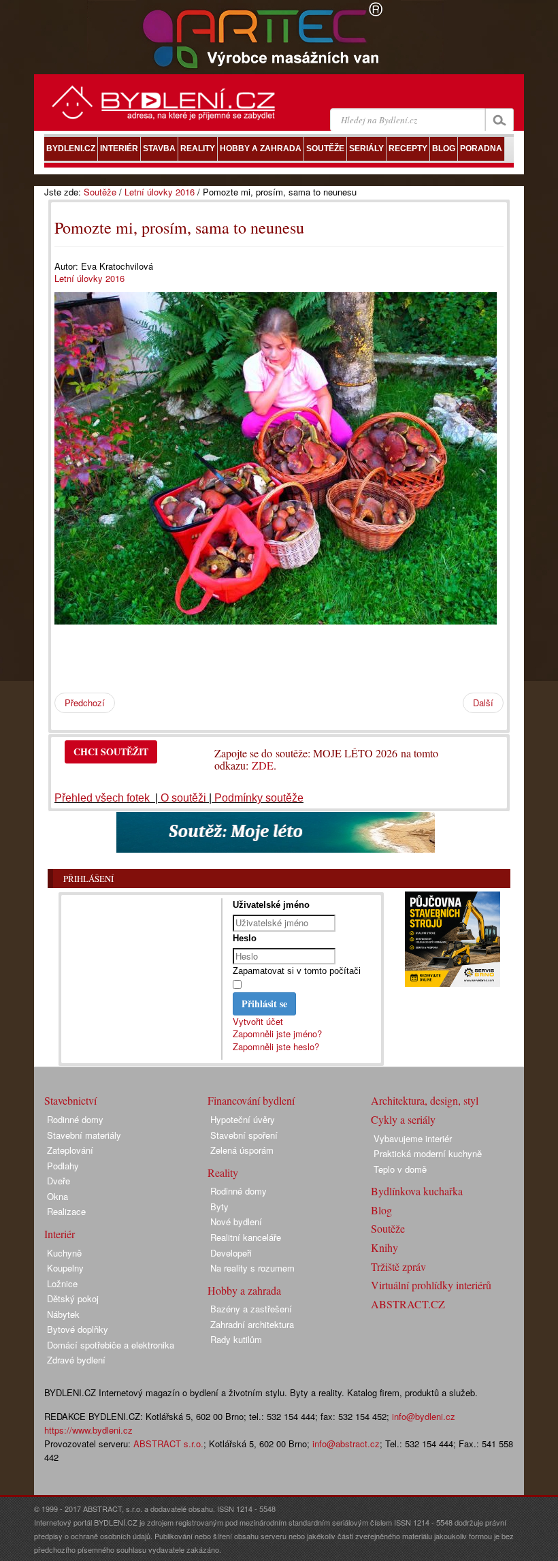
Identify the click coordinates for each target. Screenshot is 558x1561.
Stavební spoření (244, 1135)
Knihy (384, 1247)
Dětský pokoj (73, 1298)
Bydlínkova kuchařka (417, 1191)
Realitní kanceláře (245, 1237)
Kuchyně (64, 1252)
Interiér (59, 1234)
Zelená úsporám (242, 1150)
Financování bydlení (251, 1100)
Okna (57, 1196)
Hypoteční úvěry (242, 1119)
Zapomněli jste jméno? (277, 1033)
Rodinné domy (75, 1119)
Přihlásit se (264, 1003)
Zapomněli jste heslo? (276, 1046)
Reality (223, 1172)
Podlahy (63, 1165)
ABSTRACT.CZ (408, 1304)
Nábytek (63, 1314)
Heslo (245, 938)
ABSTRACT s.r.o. (168, 1443)
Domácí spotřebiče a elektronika (110, 1344)
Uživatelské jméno (271, 905)
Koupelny (65, 1267)
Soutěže (100, 191)
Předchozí (85, 702)
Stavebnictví (70, 1100)
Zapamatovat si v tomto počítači (297, 971)
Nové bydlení (236, 1221)
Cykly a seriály (403, 1119)
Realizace (66, 1211)
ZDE (263, 765)
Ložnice (62, 1283)
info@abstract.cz (346, 1443)
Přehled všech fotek (103, 798)
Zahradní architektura (252, 1324)
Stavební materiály (84, 1135)
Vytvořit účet (258, 1021)
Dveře (58, 1180)
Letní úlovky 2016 (160, 191)
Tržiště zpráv (398, 1266)
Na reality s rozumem (252, 1267)
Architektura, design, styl (424, 1100)
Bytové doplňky (77, 1329)
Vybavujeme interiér (413, 1138)
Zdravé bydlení (76, 1359)
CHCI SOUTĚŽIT (110, 751)
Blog (381, 1210)
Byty (219, 1206)
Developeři (231, 1252)
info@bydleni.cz (423, 1416)
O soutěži (183, 798)
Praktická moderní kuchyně (428, 1153)
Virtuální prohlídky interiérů (431, 1285)
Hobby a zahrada (244, 1290)
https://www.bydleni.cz (88, 1429)
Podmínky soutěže (258, 798)
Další (483, 702)
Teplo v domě (400, 1169)
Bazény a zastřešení (251, 1308)
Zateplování (70, 1150)
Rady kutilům (236, 1339)
